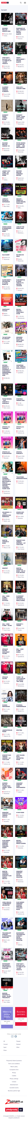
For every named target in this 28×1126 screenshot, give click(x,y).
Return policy (14, 1066)
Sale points (7, 1021)
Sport (5, 1047)
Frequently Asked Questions (14, 1060)
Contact (14, 1081)
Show (5, 1050)
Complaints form (14, 1069)
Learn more (21, 1018)
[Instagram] (12, 1037)
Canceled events (14, 1087)
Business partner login (14, 1090)
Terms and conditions (14, 1063)
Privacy (14, 1072)
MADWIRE (11, 1116)
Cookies (14, 1075)
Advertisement (14, 1084)
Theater (18, 1041)
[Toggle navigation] (25, 3)
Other (17, 1047)
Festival (18, 1044)
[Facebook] (15, 1037)
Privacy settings (14, 1078)
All (4, 1041)
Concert (6, 1044)
